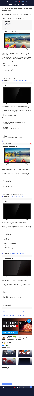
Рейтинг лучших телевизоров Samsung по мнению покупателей (13, 311)
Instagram (18, 340)
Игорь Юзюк (9, 336)
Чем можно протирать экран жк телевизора (17, 253)
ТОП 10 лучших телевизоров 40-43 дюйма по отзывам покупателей (24, 353)
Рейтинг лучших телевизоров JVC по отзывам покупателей (12, 314)
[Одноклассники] (4, 345)
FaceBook (15, 340)
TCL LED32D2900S (8, 23)
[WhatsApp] (8, 345)
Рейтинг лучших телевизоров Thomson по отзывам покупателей (13, 316)
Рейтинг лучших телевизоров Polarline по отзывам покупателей (13, 315)
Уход (23, 4)
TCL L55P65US (7, 28)
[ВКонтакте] (3, 345)
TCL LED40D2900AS (8, 25)
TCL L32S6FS (7, 24)
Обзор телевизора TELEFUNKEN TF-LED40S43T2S (7, 361)
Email (14, 379)
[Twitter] (6, 345)
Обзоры (15, 4)
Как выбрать (10, 4)
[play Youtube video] (17, 326)
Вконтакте (12, 340)
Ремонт (19, 4)
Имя (3, 379)
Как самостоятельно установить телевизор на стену (18, 196)
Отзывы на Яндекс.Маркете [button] (7, 83)
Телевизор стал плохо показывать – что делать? (18, 140)
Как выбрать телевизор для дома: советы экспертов (18, 80)
